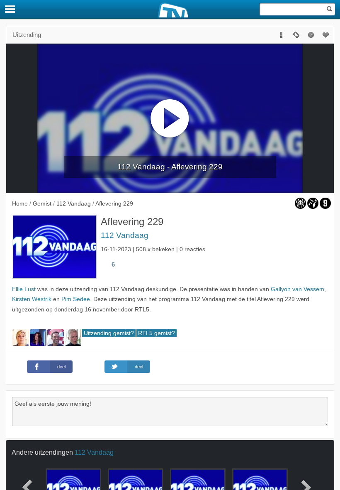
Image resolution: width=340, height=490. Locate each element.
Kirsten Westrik (31, 299)
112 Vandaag (124, 235)
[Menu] (10, 9)
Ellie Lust (24, 289)
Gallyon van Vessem (297, 289)
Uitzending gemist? (109, 333)
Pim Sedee (75, 299)
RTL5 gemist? (156, 333)
